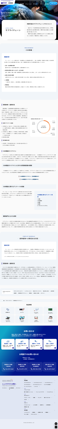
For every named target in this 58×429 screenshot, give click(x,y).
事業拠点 (46, 412)
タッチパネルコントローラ (38, 382)
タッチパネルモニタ (27, 384)
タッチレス (36, 386)
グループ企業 (26, 414)
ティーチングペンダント (28, 386)
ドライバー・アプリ (27, 397)
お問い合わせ (53, 3)
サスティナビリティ (6, 9)
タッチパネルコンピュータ (37, 384)
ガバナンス (42, 293)
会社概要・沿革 (40, 412)
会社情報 (26, 410)
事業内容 (33, 412)
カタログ (25, 399)
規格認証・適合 (26, 406)
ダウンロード (26, 395)
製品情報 (26, 380)
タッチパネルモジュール (48, 382)
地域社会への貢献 (36, 293)
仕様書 (34, 397)
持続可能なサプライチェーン (22, 293)
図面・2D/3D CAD (47, 397)
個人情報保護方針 (11, 389)
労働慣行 (15, 293)
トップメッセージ (27, 412)
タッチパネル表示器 (47, 384)
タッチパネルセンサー (27, 382)
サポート (26, 402)
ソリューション (27, 389)
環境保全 (30, 293)
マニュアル (39, 397)
